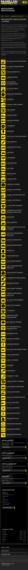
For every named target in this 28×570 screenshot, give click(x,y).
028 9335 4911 (5, 504)
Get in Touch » (6, 483)
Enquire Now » (7, 458)
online (12, 53)
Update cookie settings (6, 565)
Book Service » (7, 447)
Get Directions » (7, 507)
